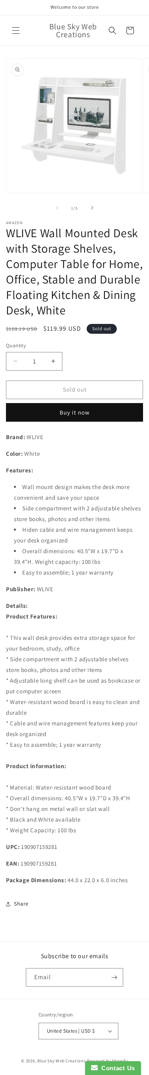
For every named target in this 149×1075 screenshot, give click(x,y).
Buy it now (75, 412)
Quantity (16, 345)
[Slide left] (57, 208)
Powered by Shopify (107, 1061)
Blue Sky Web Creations (61, 1061)
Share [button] (21, 903)
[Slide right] (92, 208)
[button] (16, 30)
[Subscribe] (114, 977)
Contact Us (116, 1068)
